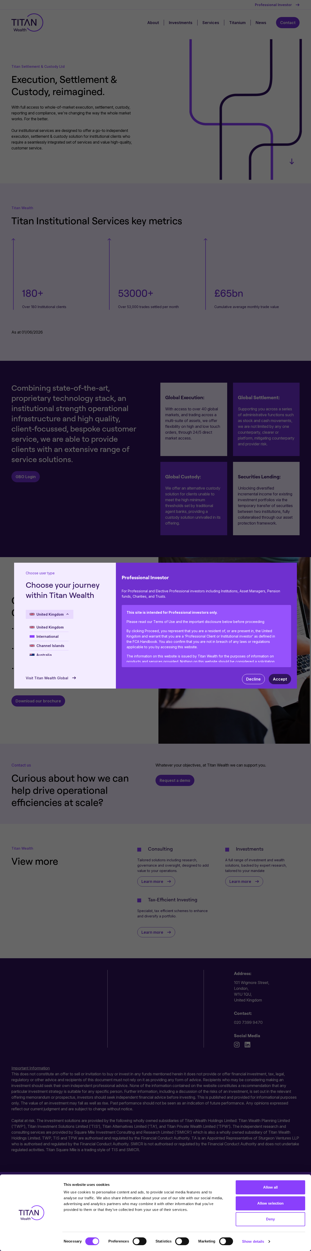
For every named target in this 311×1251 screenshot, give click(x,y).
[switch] (140, 1241)
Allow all (270, 1187)
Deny (270, 1219)
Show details (253, 1241)
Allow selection (270, 1203)
